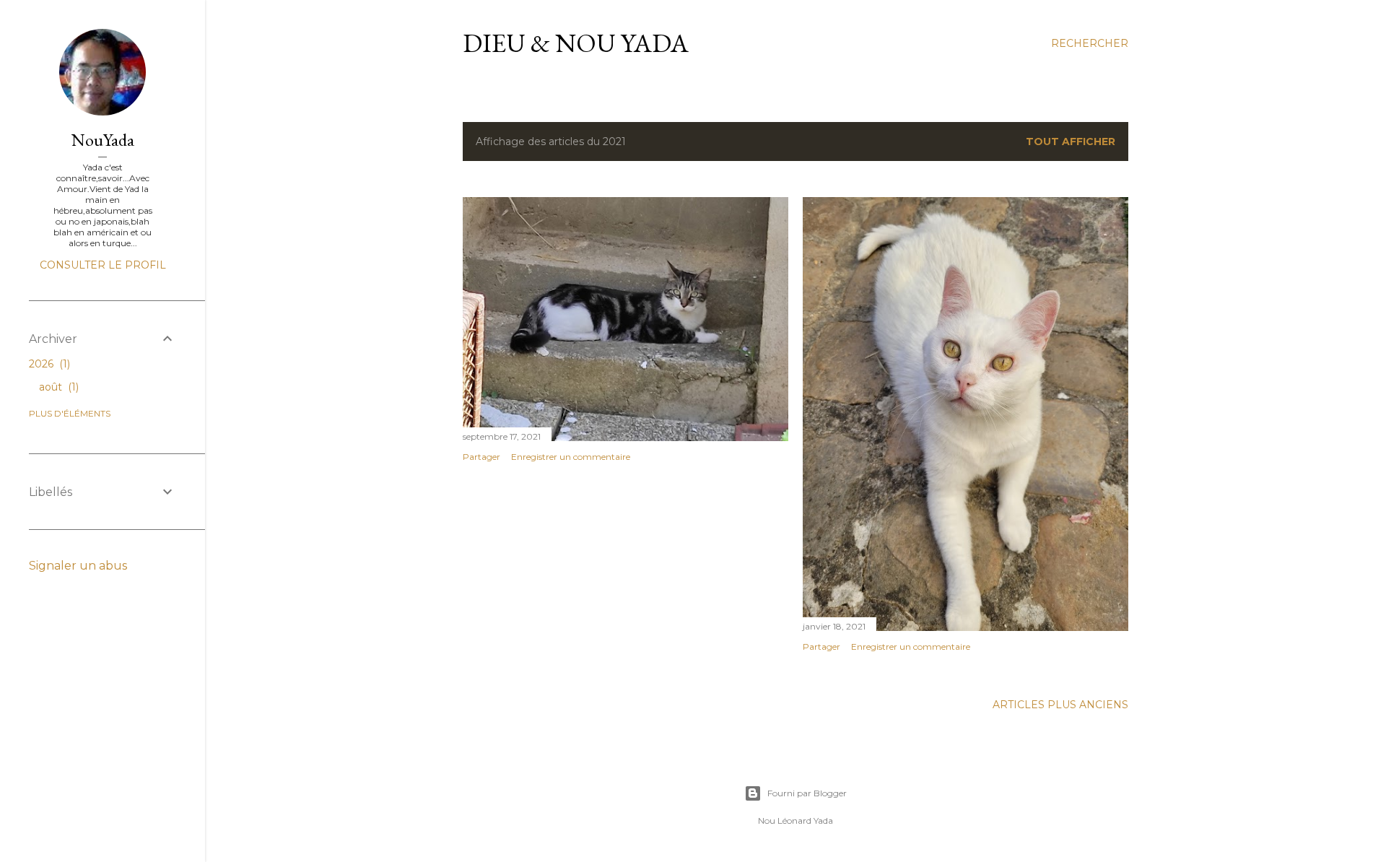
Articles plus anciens (1060, 704)
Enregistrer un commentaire (570, 456)
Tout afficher (1070, 141)
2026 (48, 363)
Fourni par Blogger (807, 793)
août (57, 386)
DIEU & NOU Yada (576, 43)
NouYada (102, 140)
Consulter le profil (103, 264)
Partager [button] (481, 456)
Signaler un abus (78, 566)
